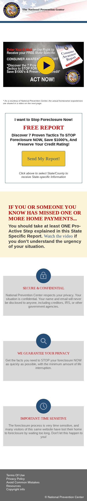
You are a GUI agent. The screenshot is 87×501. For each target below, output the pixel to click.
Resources (13, 486)
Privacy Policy (15, 478)
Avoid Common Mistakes (22, 482)
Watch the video (58, 236)
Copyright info (15, 489)
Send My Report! (43, 158)
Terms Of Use (15, 475)
